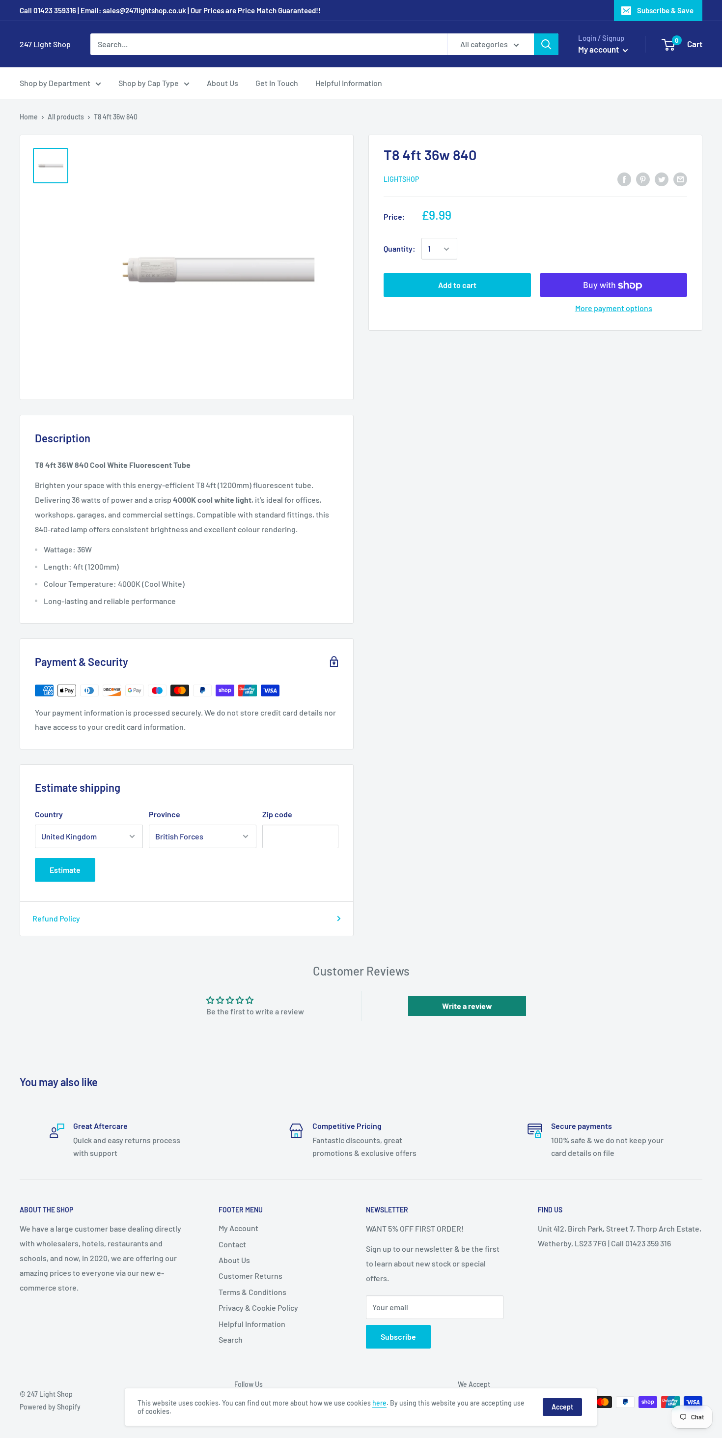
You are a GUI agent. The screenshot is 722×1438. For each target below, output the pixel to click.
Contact (232, 1244)
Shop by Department (55, 82)
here (379, 1403)
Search (231, 1339)
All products (66, 117)
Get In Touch (276, 82)
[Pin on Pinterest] (643, 178)
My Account (238, 1228)
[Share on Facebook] (624, 178)
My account (599, 49)
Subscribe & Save (665, 10)
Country (49, 814)
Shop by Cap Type (148, 82)
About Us (222, 82)
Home (29, 117)
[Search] (546, 44)
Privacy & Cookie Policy (258, 1307)
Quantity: (400, 249)
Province (164, 814)
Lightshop (401, 179)
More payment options (613, 308)
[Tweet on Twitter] (661, 178)
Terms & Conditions (252, 1291)
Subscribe (398, 1336)
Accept (562, 1407)
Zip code (277, 814)
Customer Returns (250, 1275)
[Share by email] (680, 178)
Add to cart (457, 285)
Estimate (65, 869)
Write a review (467, 1005)
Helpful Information (348, 82)
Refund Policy (56, 918)
